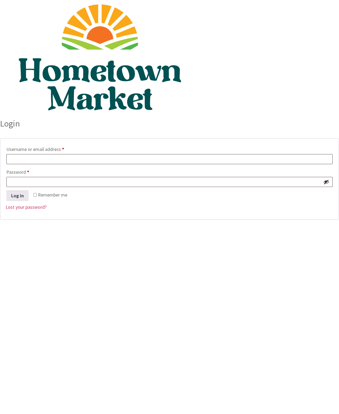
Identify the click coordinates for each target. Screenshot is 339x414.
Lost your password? (26, 207)
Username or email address (44, 148)
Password (26, 171)
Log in (17, 196)
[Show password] (326, 182)
